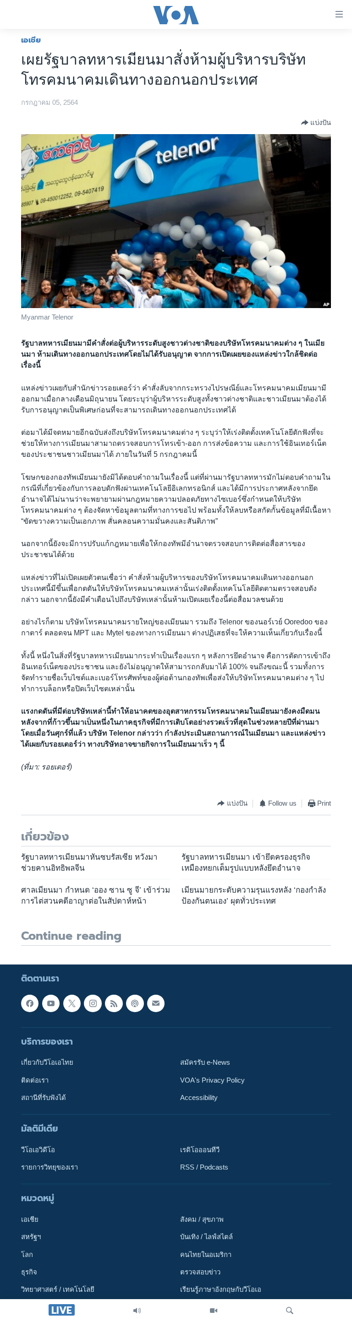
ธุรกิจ (29, 1272)
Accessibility (199, 1097)
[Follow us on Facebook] (29, 1003)
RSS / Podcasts (204, 1167)
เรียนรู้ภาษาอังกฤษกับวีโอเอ (220, 1290)
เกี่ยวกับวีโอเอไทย (47, 1062)
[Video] (213, 1310)
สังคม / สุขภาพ (202, 1219)
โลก (27, 1254)
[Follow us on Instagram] (92, 1003)
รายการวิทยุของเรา (49, 1167)
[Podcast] (134, 1003)
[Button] (316, 123)
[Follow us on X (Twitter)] (72, 1003)
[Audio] (137, 1310)
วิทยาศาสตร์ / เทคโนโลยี (57, 1290)
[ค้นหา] (289, 1310)
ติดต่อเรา (35, 1080)
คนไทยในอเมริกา (205, 1254)
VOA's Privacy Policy (212, 1080)
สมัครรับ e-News (205, 1062)
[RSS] (113, 1003)
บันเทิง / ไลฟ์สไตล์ (206, 1237)
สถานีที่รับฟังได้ (43, 1097)
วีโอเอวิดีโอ (38, 1150)
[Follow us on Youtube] (51, 1003)
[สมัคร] (156, 1003)
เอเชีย (31, 40)
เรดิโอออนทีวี (200, 1150)
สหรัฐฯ (31, 1237)
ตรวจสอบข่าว (200, 1272)
